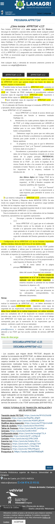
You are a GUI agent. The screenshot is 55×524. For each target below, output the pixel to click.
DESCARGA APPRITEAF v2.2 (27, 346)
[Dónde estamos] (2, 479)
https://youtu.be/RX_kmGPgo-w (33, 428)
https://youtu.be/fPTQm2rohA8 (38, 423)
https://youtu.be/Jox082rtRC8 (23, 430)
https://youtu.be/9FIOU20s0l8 (38, 415)
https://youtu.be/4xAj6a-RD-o (26, 441)
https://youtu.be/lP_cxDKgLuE (27, 436)
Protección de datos (35, 506)
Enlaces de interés (37, 487)
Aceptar (18, 522)
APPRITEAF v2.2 (38, 74)
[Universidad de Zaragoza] (7, 14)
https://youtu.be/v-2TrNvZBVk (26, 446)
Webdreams (49, 508)
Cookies (22, 506)
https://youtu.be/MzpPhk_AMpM (26, 418)
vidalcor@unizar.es (9, 482)
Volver (49, 467)
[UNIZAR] (19, 503)
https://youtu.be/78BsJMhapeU (26, 448)
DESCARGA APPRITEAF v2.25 (27, 341)
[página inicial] (33, 9)
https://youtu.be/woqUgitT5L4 (32, 433)
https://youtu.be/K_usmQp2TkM (27, 443)
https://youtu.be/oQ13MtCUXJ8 (24, 438)
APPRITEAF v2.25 (13, 74)
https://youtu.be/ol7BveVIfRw (31, 425)
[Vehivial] (14, 495)
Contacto (51, 487)
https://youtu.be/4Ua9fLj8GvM (30, 420)
